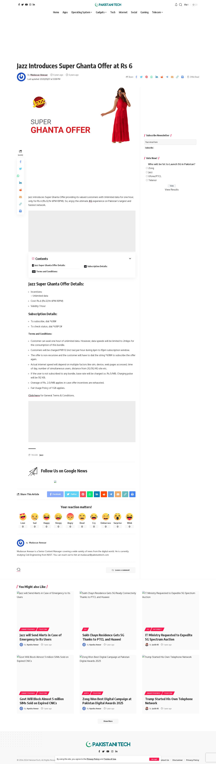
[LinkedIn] (34, 4)
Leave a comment (122, 570)
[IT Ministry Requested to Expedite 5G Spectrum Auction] (170, 608)
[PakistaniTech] (108, 4)
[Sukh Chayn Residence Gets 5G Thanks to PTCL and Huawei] (108, 608)
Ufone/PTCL (154, 176)
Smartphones (28, 629)
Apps (86, 693)
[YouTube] (26, 4)
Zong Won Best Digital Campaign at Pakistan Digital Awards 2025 (107, 701)
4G (90, 201)
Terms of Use (110, 759)
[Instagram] (30, 4)
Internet (157, 629)
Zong (151, 168)
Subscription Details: (97, 266)
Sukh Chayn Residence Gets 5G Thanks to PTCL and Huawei (103, 637)
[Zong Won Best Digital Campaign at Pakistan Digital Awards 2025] (108, 672)
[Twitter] (22, 4)
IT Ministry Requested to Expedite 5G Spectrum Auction (168, 637)
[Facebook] (19, 4)
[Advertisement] (108, 37)
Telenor (152, 180)
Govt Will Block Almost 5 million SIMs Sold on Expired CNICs (42, 701)
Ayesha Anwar (33, 644)
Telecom (43, 629)
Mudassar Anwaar (39, 74)
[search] (180, 4)
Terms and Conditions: (47, 271)
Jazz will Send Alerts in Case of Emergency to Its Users (41, 637)
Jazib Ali (155, 644)
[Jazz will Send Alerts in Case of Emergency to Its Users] (45, 608)
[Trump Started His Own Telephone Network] (170, 672)
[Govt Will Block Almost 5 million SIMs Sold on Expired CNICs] (45, 672)
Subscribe (149, 148)
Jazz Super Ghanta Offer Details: (50, 265)
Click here (34, 395)
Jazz (41, 455)
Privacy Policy (93, 759)
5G (85, 629)
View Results (172, 189)
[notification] (176, 4)
